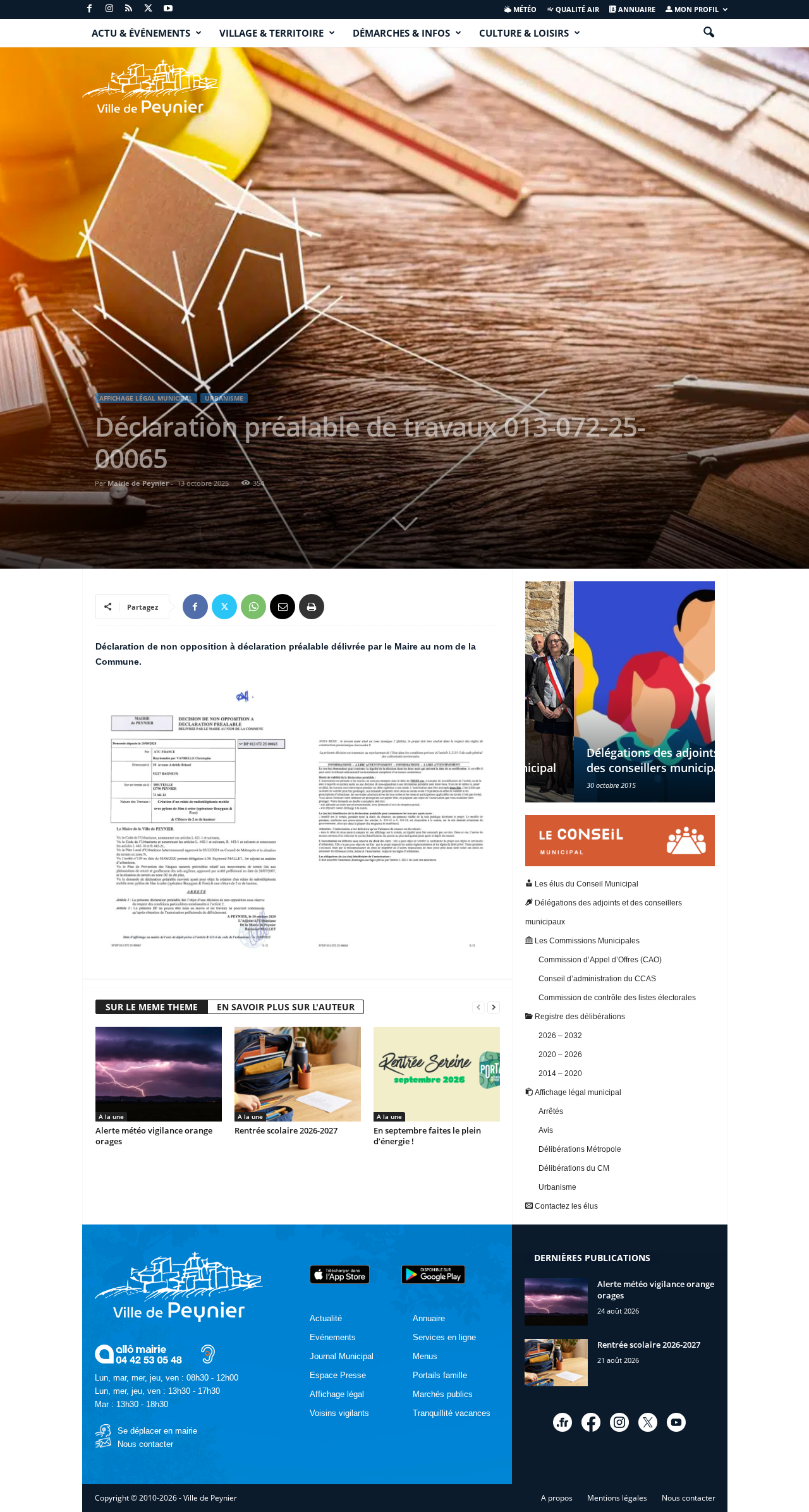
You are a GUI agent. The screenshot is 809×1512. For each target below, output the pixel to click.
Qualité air (576, 9)
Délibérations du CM (573, 1168)
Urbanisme (224, 398)
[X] (148, 9)
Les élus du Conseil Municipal (585, 884)
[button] (708, 33)
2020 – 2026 (560, 1054)
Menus (425, 1356)
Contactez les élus (565, 1206)
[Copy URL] (340, 606)
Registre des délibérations (579, 1016)
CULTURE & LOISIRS (524, 33)
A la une (111, 1116)
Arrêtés (550, 1111)
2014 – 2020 (560, 1073)
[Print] (311, 606)
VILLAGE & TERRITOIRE (271, 33)
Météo (524, 9)
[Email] (282, 606)
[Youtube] (168, 9)
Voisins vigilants (339, 1413)
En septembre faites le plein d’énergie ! (427, 1136)
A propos (557, 1497)
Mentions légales (617, 1497)
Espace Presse (338, 1375)
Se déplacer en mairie (157, 1431)
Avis (545, 1130)
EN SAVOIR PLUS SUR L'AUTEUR (286, 1007)
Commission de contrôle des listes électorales (617, 997)
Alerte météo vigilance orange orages (153, 1136)
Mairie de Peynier (138, 483)
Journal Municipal (342, 1356)
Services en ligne (444, 1337)
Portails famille (440, 1375)
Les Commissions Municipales (586, 940)
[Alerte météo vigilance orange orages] (158, 1074)
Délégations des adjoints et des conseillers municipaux (611, 760)
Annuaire (635, 9)
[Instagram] (109, 9)
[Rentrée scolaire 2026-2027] (297, 1074)
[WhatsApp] (253, 606)
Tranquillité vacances (451, 1413)
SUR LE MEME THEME (152, 1007)
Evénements (333, 1337)
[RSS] (129, 9)
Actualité (326, 1318)
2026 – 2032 (560, 1035)
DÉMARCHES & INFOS (401, 33)
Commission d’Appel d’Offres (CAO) (600, 959)
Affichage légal (337, 1394)
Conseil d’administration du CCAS (597, 978)
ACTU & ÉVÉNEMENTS (141, 33)
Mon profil (695, 9)
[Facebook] (89, 9)
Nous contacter (145, 1444)
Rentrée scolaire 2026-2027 (286, 1130)
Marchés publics (443, 1394)
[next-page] (493, 1007)
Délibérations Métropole (579, 1149)
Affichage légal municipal (146, 398)
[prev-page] (478, 1007)
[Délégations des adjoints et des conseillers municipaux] (620, 691)
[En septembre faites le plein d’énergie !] (437, 1074)
